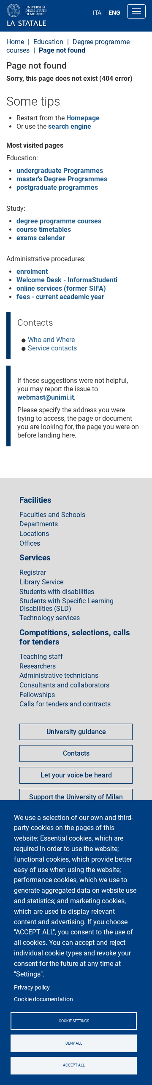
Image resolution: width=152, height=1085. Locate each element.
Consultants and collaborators (64, 685)
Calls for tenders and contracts (65, 704)
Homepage (83, 118)
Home (15, 42)
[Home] (47, 15)
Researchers (37, 666)
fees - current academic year (60, 297)
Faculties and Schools (52, 515)
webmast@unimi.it (45, 397)
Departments (38, 524)
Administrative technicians (58, 675)
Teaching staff (41, 657)
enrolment (32, 272)
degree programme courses (58, 221)
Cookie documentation (43, 999)
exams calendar (40, 238)
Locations (34, 534)
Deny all (73, 1043)
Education (48, 42)
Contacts (76, 753)
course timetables (43, 229)
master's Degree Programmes (61, 179)
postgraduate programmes (57, 187)
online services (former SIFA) (61, 288)
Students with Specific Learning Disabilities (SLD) (66, 604)
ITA (97, 12)
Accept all (74, 1065)
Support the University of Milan (76, 797)
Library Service (41, 582)
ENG (114, 12)
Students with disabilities (56, 592)
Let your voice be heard (76, 775)
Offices (29, 543)
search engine (69, 126)
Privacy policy (32, 987)
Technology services (49, 618)
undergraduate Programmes (59, 171)
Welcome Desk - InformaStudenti (66, 280)
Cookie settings (74, 1021)
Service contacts (52, 348)
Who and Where (51, 340)
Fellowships (37, 695)
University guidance (76, 732)
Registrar (32, 572)
